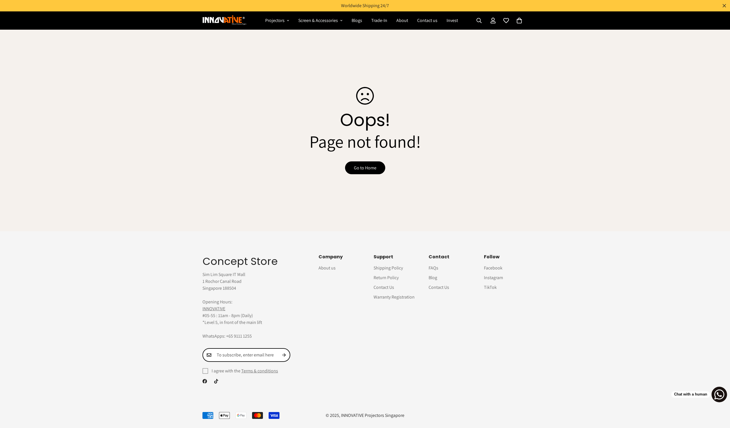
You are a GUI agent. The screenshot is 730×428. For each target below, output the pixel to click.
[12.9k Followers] (204, 381)
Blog (433, 278)
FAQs (433, 268)
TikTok (490, 287)
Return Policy (386, 278)
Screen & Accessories (318, 20)
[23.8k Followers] (216, 381)
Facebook (493, 268)
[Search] (479, 20)
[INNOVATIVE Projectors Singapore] (224, 20)
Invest (452, 20)
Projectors (275, 20)
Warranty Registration (394, 297)
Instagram (493, 278)
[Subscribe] (284, 355)
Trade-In (379, 20)
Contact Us (384, 287)
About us (327, 268)
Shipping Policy (388, 268)
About (402, 20)
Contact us (427, 20)
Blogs (357, 20)
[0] (519, 20)
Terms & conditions (259, 371)
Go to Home (365, 168)
